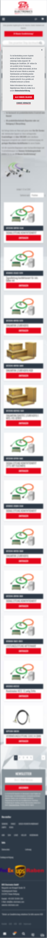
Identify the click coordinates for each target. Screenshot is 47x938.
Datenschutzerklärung (22, 91)
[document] (23, 79)
